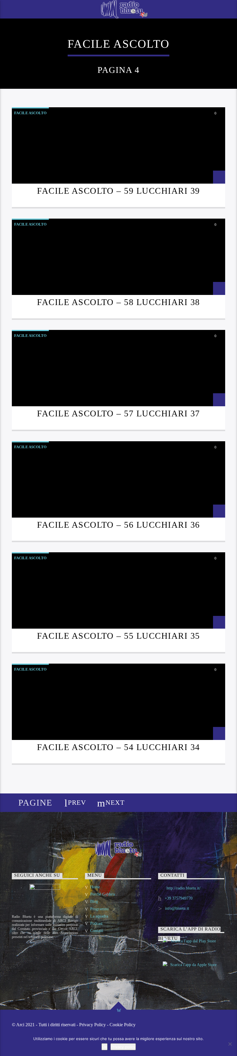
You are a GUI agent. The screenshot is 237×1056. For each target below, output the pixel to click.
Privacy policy (123, 1046)
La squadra (99, 916)
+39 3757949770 (178, 898)
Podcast (96, 923)
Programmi (99, 909)
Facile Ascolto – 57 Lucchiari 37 (118, 413)
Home (95, 887)
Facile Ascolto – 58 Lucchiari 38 (118, 302)
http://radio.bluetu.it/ (183, 888)
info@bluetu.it (177, 908)
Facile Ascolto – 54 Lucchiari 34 (118, 747)
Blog (94, 901)
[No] (230, 1044)
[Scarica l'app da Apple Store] (191, 969)
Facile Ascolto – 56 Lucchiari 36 (118, 525)
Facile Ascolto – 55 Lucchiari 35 (118, 636)
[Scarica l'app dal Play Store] (191, 946)
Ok (104, 1046)
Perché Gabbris (102, 894)
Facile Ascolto (30, 113)
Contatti (96, 930)
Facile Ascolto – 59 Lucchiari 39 (118, 191)
